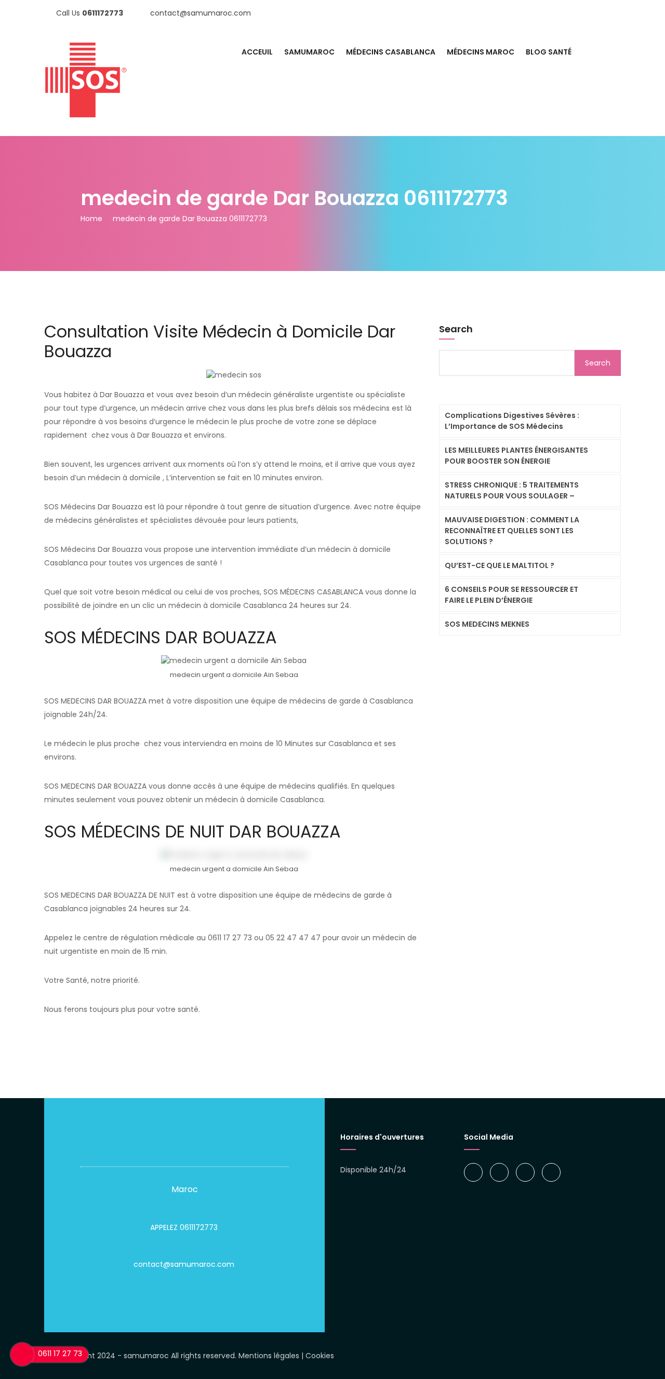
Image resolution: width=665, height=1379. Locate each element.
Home (91, 218)
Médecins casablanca (390, 52)
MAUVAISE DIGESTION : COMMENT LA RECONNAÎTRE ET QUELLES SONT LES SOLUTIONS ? (512, 531)
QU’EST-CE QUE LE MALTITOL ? (499, 565)
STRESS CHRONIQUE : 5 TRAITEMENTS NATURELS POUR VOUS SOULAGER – (512, 490)
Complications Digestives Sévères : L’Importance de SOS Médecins (512, 420)
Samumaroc (309, 52)
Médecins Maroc (480, 52)
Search (456, 328)
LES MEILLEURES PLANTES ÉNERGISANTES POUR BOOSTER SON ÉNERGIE (516, 455)
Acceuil (257, 52)
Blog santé (548, 52)
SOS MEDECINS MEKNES (487, 624)
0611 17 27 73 (60, 1353)
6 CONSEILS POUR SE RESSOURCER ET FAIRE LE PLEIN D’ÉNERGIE (511, 594)
